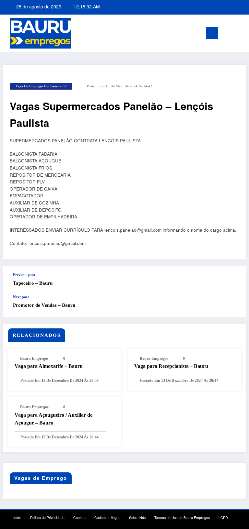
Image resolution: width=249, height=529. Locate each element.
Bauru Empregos (34, 358)
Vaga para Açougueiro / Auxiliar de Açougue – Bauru (53, 418)
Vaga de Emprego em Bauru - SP (41, 86)
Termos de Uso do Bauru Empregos (182, 517)
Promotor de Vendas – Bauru (44, 305)
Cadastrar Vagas (107, 517)
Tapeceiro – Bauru (33, 283)
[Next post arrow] (234, 306)
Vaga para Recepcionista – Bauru (171, 366)
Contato (79, 517)
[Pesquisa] (232, 34)
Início (17, 517)
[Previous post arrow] (234, 280)
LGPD (223, 517)
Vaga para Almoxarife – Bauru (49, 366)
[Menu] (212, 33)
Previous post (24, 274)
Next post (21, 297)
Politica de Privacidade (47, 517)
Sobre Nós (137, 517)
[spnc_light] (242, 33)
